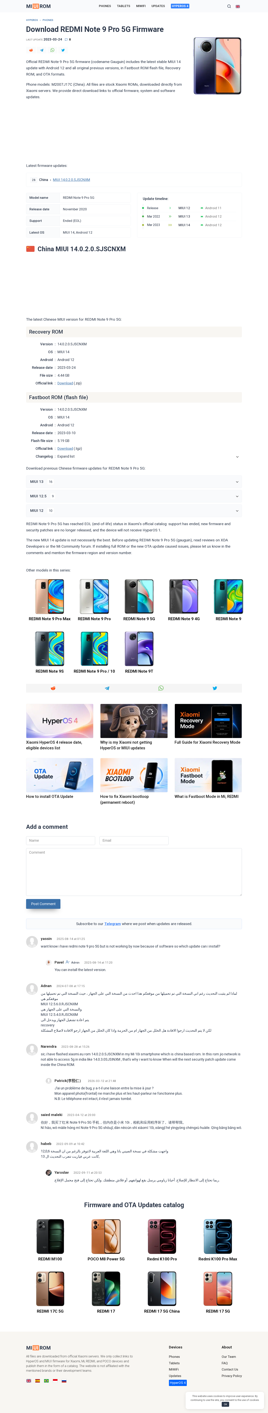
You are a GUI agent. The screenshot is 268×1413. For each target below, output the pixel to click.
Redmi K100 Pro (162, 1259)
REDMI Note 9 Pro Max (50, 619)
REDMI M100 (50, 1259)
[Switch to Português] (46, 1381)
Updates (158, 6)
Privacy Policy (232, 1376)
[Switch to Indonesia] (55, 1381)
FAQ (225, 1363)
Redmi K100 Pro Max (218, 1259)
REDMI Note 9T (139, 671)
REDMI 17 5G (218, 1311)
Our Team (229, 1357)
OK (225, 1404)
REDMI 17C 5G (50, 1311)
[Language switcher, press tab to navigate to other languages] (238, 6)
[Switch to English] (28, 1381)
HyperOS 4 (180, 6)
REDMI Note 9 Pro (94, 619)
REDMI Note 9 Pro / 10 (94, 671)
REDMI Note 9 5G (139, 619)
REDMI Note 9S (50, 671)
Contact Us (230, 1369)
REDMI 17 (106, 1311)
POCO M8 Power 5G (106, 1259)
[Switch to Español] (37, 1381)
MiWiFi (141, 6)
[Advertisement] (134, 131)
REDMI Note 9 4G (184, 619)
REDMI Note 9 (228, 619)
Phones (105, 6)
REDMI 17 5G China (162, 1311)
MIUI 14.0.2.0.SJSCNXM (71, 180)
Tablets (123, 6)
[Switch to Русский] (64, 1381)
